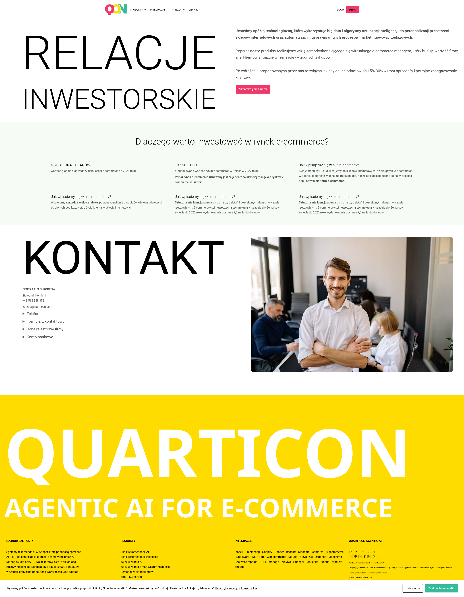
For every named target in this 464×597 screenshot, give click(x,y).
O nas (358, 563)
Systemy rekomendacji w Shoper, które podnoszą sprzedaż (43, 552)
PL (356, 552)
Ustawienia (413, 588)
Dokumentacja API (376, 563)
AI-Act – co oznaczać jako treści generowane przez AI (40, 557)
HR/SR (377, 552)
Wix (254, 557)
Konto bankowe (40, 337)
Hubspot (298, 562)
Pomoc (365, 563)
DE (362, 552)
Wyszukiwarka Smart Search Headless (145, 567)
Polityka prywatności (357, 568)
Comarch (318, 552)
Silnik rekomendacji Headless (139, 557)
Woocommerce (276, 557)
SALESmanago (269, 562)
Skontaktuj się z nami (253, 89)
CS (368, 552)
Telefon (33, 314)
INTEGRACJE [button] (157, 9)
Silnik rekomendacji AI (135, 552)
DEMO (352, 9)
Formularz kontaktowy (45, 321)
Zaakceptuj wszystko (441, 588)
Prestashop (252, 552)
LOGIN (341, 9)
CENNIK (193, 9)
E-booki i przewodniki (442, 568)
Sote (261, 557)
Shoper (279, 552)
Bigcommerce (334, 552)
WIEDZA (176, 9)
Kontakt (352, 563)
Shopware (242, 557)
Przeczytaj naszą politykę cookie (236, 588)
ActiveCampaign (246, 562)
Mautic (292, 557)
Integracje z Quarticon (357, 573)
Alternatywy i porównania (377, 573)
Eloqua (325, 562)
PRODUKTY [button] (136, 9)
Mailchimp (335, 557)
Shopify (267, 552)
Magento (304, 552)
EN (351, 552)
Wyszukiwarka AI (131, 562)
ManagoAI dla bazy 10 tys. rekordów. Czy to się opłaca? (41, 562)
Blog (393, 568)
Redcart (291, 552)
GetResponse (317, 557)
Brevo (303, 557)
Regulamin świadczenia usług (378, 568)
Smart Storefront (131, 577)
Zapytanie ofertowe (411, 568)
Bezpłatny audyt (426, 568)
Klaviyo (286, 562)
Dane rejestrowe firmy (45, 329)
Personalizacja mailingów (137, 572)
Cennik (399, 568)
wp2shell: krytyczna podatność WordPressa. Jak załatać (42, 572)
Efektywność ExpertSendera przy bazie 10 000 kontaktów (42, 567)
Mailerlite (312, 562)
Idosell (239, 552)
